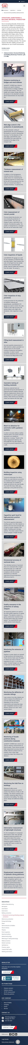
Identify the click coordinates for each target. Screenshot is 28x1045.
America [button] (22, 1)
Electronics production (7, 919)
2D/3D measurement (9, 992)
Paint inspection (6, 932)
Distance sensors (8, 988)
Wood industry (5, 928)
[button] (18, 1042)
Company (6, 1004)
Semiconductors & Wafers (8, 925)
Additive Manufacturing (8, 904)
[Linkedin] (16, 1034)
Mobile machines (6, 943)
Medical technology (7, 936)
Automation (5, 909)
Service (6, 1008)
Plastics (4, 930)
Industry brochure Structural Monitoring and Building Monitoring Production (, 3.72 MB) (14, 54)
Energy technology (6, 921)
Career (5, 1006)
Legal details (5, 1039)
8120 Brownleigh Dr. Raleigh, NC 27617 (10, 1018)
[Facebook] (10, 1034)
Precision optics (6, 947)
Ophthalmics (5, 945)
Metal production (6, 941)
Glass (3, 923)
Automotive (5, 911)
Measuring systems (9, 994)
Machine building (6, 934)
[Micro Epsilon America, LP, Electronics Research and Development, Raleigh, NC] (14, 978)
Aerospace (4, 906)
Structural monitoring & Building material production (13, 916)
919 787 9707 (8, 1021)
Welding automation (7, 951)
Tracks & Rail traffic (7, 949)
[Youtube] (13, 1034)
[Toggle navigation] (24, 5)
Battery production (6, 913)
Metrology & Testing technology (10, 938)
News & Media (7, 1002)
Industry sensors (8, 990)
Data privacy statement (8, 1042)
